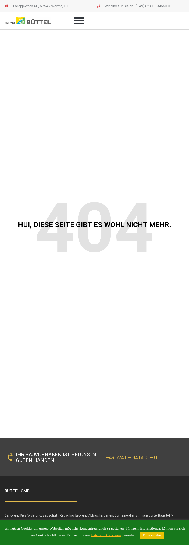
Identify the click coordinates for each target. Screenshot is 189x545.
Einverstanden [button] (152, 535)
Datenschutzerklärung (107, 535)
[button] (79, 20)
